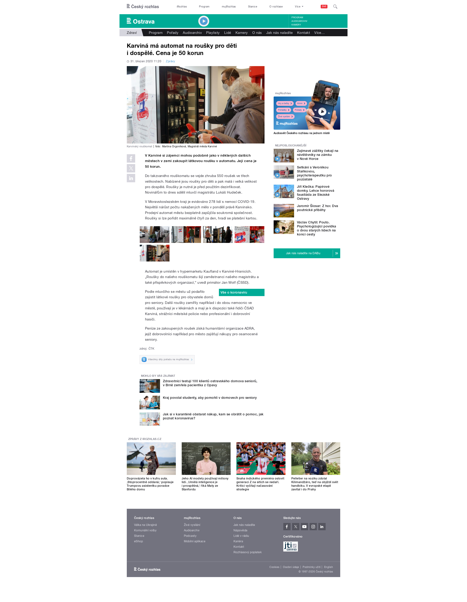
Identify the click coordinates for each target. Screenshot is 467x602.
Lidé (227, 33)
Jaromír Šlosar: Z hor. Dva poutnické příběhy (317, 208)
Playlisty (213, 33)
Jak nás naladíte (279, 33)
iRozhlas (182, 6)
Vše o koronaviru (234, 292)
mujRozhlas (229, 6)
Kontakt (303, 33)
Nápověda (240, 530)
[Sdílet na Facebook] (131, 158)
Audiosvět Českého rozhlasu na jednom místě (302, 133)
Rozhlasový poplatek (248, 552)
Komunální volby (145, 530)
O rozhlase (276, 6)
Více (319, 33)
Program (204, 6)
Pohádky (282, 110)
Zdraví (132, 33)
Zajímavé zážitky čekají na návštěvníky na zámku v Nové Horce (317, 155)
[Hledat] (335, 6)
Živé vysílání (284, 116)
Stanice (252, 6)
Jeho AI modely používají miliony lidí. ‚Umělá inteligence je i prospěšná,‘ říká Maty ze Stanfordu (205, 484)
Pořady (172, 33)
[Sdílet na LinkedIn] (131, 178)
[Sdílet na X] (131, 168)
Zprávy (170, 61)
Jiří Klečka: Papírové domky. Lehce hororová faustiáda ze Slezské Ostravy (315, 192)
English (328, 567)
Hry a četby (283, 103)
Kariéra (238, 541)
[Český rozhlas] (143, 6)
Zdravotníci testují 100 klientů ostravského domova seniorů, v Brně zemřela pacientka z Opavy (210, 383)
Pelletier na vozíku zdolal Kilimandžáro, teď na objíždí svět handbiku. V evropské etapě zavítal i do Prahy (314, 484)
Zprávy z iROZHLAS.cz (144, 439)
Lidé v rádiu (241, 536)
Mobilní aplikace (195, 541)
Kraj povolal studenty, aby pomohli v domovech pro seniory (210, 398)
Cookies (274, 567)
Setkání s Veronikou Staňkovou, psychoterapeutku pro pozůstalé (314, 173)
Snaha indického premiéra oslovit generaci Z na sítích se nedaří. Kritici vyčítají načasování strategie (260, 484)
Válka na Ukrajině (145, 525)
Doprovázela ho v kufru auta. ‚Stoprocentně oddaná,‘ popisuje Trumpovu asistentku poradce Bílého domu (150, 484)
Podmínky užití (312, 567)
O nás (257, 33)
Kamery (296, 24)
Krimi (299, 103)
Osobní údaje (291, 567)
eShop (138, 541)
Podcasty (190, 536)
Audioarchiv (299, 21)
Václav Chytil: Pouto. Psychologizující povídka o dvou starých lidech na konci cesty (316, 228)
